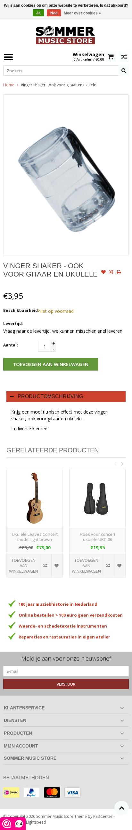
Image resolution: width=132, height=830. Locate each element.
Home (8, 85)
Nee (54, 13)
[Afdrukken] (119, 273)
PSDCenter (102, 816)
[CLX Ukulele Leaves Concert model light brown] (34, 498)
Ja (38, 13)
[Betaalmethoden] (11, 792)
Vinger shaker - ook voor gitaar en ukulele (58, 85)
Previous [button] (115, 463)
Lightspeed (36, 822)
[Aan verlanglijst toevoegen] (103, 273)
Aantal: (10, 345)
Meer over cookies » (82, 13)
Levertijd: (13, 323)
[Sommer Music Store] (66, 34)
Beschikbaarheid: (19, 310)
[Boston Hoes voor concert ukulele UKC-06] (97, 498)
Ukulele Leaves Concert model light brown (35, 537)
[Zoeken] (124, 70)
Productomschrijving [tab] (50, 396)
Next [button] (122, 463)
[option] (34, 526)
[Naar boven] (121, 808)
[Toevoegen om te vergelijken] (111, 273)
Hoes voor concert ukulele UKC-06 (97, 537)
